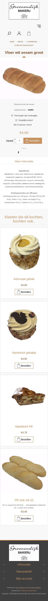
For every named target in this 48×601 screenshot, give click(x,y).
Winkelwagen (29, 33)
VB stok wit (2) (24, 500)
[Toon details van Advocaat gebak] (24, 251)
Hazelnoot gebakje (24, 352)
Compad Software (35, 587)
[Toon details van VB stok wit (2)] (24, 472)
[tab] (24, 161)
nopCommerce (20, 587)
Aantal (9, 140)
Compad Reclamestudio (28, 591)
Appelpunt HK (24, 426)
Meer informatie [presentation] (24, 161)
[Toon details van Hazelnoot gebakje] (24, 325)
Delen (24, 148)
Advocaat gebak (24, 279)
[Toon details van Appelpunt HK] (24, 398)
